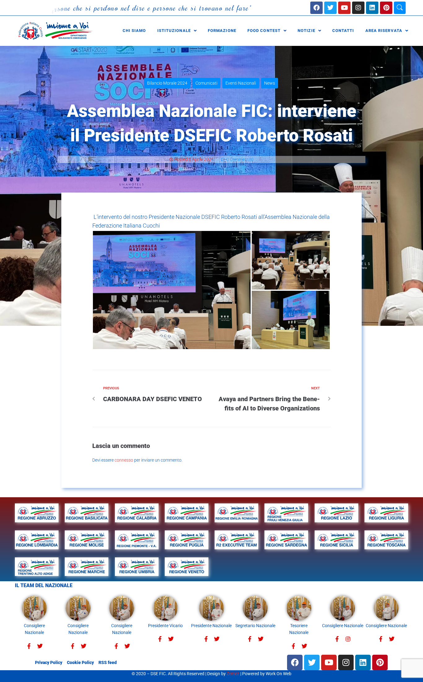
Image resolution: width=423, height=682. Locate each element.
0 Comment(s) (239, 159)
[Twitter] (39, 646)
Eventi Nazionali (240, 83)
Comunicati (206, 83)
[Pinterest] (386, 8)
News (269, 83)
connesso (124, 460)
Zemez (233, 673)
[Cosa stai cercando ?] (400, 8)
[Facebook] (316, 8)
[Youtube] (344, 8)
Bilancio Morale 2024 (167, 83)
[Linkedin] (372, 8)
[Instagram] (358, 8)
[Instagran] (347, 639)
